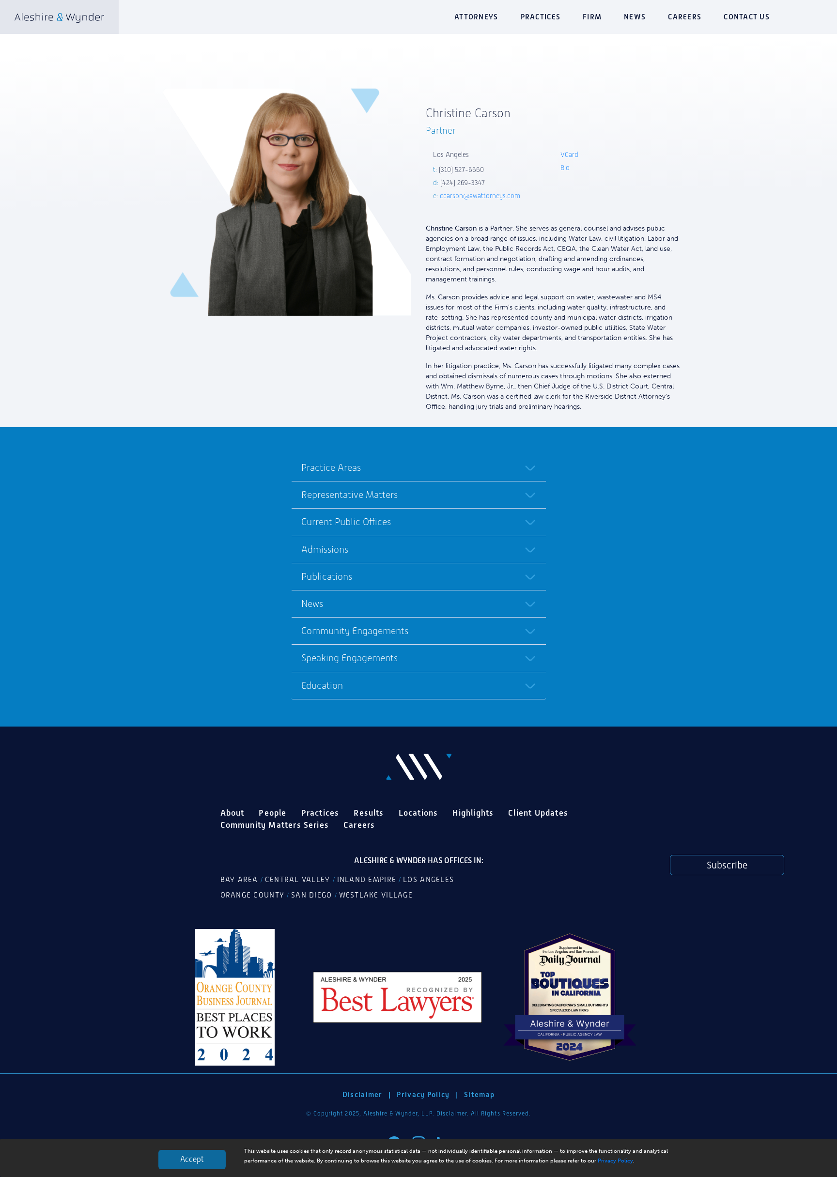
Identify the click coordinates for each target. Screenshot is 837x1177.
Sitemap (479, 1094)
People (272, 813)
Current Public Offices (346, 521)
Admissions (324, 549)
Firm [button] (592, 17)
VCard (569, 154)
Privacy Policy (615, 1160)
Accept (192, 1159)
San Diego (311, 895)
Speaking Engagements (349, 657)
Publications (326, 576)
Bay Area (239, 879)
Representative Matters (349, 494)
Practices (540, 17)
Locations (418, 813)
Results (369, 813)
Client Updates (538, 813)
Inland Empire (367, 879)
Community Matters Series (274, 825)
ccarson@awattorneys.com (480, 196)
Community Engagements (354, 630)
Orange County (252, 895)
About (232, 813)
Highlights (473, 813)
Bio (565, 167)
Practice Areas (331, 467)
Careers (684, 17)
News (312, 603)
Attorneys (476, 17)
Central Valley (297, 879)
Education (322, 685)
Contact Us (747, 17)
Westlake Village (376, 895)
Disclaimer (362, 1094)
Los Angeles (428, 879)
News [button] (635, 17)
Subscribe (727, 865)
